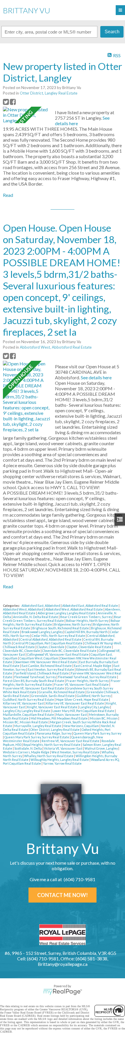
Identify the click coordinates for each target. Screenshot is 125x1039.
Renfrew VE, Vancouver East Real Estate (71, 741)
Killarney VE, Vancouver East (23, 703)
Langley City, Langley (94, 707)
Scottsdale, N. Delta (28, 748)
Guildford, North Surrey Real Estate (29, 699)
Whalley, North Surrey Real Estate (49, 756)
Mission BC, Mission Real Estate (26, 722)
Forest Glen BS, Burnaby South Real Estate (34, 681)
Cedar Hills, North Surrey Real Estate (59, 635)
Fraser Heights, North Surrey (87, 681)
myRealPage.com (62, 992)
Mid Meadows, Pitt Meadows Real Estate (59, 718)
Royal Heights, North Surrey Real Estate (52, 744)
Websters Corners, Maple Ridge (26, 752)
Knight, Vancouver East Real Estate (52, 707)
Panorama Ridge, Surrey (54, 733)
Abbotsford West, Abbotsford (23, 609)
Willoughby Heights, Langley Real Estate (60, 759)
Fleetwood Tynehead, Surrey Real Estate (87, 677)
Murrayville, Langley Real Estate (38, 726)
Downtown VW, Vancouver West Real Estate (46, 662)
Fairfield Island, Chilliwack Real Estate (41, 673)
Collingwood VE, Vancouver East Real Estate (58, 654)
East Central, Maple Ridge (93, 666)
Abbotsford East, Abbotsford (41, 605)
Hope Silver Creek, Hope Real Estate (82, 699)
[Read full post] (27, 115)
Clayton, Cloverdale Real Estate (89, 647)
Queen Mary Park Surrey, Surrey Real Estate (37, 737)
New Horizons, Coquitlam (81, 726)
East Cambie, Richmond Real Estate (47, 666)
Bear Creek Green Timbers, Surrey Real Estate (62, 618)
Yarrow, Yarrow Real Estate (62, 763)
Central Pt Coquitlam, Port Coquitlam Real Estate (48, 643)
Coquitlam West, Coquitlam (39, 658)
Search (112, 31)
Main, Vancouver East (72, 714)
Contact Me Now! (62, 895)
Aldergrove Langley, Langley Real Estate (67, 613)
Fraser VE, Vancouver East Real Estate (81, 684)
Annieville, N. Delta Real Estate (36, 617)
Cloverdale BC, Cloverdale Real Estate (69, 650)
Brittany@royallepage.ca (63, 964)
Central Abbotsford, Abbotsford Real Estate (51, 639)
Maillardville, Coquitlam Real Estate (29, 714)
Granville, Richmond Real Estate (62, 692)
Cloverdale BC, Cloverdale (22, 650)
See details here (96, 377)
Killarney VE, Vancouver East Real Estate (75, 703)
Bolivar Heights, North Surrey (87, 620)
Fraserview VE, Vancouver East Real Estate (34, 688)
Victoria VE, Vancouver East (63, 748)
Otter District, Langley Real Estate (48, 93)
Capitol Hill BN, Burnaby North (86, 632)
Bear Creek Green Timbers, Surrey (86, 617)
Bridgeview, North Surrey (73, 624)
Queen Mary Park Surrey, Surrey (97, 733)
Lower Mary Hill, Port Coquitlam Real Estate (83, 711)
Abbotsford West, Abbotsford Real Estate (56, 347)
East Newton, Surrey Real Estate (51, 669)
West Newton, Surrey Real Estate (75, 752)
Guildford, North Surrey (94, 696)
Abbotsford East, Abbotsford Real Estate (90, 605)
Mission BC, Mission (104, 718)
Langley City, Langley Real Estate (27, 711)
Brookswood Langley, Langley (42, 632)
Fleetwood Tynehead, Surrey (35, 677)
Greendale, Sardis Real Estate (53, 696)
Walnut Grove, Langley (101, 748)
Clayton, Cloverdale (51, 647)
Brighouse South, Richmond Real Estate (61, 628)
